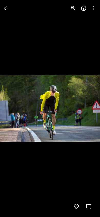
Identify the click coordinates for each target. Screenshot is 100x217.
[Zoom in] (73, 8)
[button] (14, 108)
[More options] (94, 8)
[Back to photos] (6, 8)
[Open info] (83, 8)
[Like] (76, 207)
